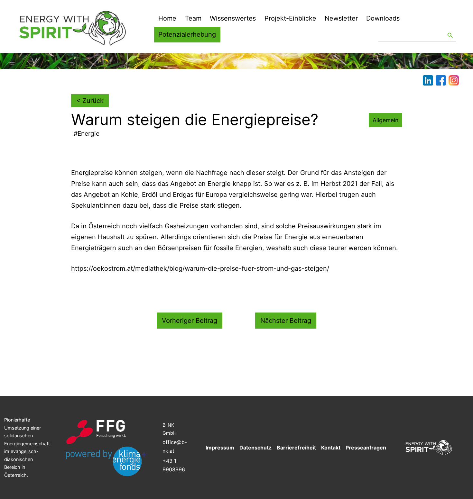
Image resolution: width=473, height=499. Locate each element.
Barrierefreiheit (296, 447)
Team (193, 18)
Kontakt (330, 447)
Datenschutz (255, 447)
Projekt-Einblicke (290, 18)
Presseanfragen (366, 447)
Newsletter (341, 18)
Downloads (383, 18)
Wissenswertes (233, 18)
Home (167, 18)
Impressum (220, 447)
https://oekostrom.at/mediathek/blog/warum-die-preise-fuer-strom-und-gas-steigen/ (200, 268)
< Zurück (90, 100)
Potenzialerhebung (187, 34)
